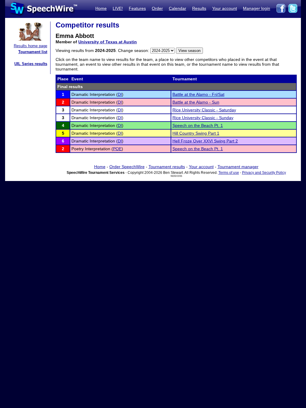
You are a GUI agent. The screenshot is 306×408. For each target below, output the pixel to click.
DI (120, 94)
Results (199, 8)
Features (137, 8)
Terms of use (228, 173)
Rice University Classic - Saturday (204, 110)
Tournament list (32, 52)
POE (117, 148)
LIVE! (118, 8)
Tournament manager (238, 166)
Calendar (177, 8)
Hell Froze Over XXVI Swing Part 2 (205, 141)
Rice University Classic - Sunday (202, 117)
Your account (224, 8)
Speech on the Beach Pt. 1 (197, 125)
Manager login (256, 8)
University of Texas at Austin (107, 41)
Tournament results (167, 166)
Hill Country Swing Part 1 (195, 133)
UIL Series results (30, 64)
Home (101, 8)
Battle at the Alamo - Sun (195, 102)
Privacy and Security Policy (264, 173)
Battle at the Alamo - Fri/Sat (198, 94)
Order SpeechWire (127, 166)
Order (157, 8)
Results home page (30, 46)
